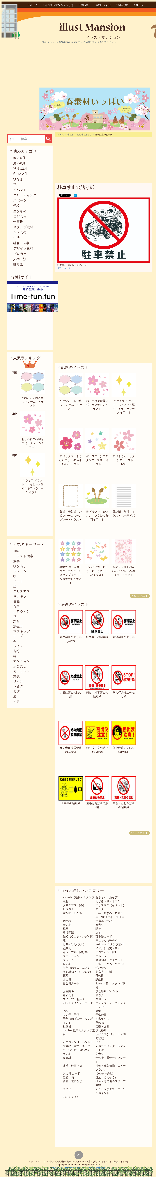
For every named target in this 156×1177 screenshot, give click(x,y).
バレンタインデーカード (78, 1003)
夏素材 (67, 1057)
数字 (16, 561)
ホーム (60, 134)
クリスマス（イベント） (111, 905)
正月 (65, 975)
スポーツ (20, 200)
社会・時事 (21, 243)
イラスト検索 (23, 556)
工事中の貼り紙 (70, 803)
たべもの (20, 232)
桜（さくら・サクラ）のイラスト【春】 (124, 460)
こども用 (20, 216)
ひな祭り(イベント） (108, 991)
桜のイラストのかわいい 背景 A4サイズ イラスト (123, 571)
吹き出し (19, 566)
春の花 (67, 924)
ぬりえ (67, 948)
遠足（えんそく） (106, 1077)
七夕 (16, 691)
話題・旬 (68, 1077)
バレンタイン (71, 1096)
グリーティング (25, 195)
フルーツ (101, 956)
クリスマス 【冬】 (74, 905)
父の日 (67, 979)
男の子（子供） (105, 1073)
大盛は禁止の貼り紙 (71, 694)
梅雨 (65, 928)
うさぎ (18, 686)
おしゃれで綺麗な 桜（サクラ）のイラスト (33, 443)
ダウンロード (63, 268)
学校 (16, 205)
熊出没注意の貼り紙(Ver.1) (124, 749)
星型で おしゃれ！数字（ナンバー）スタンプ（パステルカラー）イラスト (70, 575)
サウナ (100, 995)
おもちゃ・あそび (106, 897)
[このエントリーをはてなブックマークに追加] (75, 195)
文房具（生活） (105, 971)
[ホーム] (103, 28)
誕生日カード (71, 983)
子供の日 (101, 1014)
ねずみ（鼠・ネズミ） (109, 901)
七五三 (100, 1042)
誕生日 (18, 626)
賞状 (16, 676)
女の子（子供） (72, 1014)
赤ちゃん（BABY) (106, 940)
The (16, 551)
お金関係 (68, 991)
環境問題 (68, 932)
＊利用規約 (122, 5)
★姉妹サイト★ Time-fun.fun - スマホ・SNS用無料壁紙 (78, 1167)
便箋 (16, 601)
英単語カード (104, 936)
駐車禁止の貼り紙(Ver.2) (71, 639)
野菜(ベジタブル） (74, 944)
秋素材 (67, 1026)
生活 (16, 237)
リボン (18, 681)
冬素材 (100, 1053)
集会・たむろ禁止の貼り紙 (124, 805)
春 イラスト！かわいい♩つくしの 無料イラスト (97, 515)
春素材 (100, 924)
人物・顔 (19, 259)
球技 (98, 928)
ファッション (71, 956)
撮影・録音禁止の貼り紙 (97, 694)
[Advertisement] (32, 65)
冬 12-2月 (20, 174)
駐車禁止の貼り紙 (97, 637)
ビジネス (68, 909)
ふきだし (20, 666)
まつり (67, 1089)
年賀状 (18, 221)
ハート (18, 581)
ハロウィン (21, 611)
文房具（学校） (105, 920)
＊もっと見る (138, 596)
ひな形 (18, 179)
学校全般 (101, 967)
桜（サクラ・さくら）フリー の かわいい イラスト (70, 460)
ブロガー (20, 253)
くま (16, 701)
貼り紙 (18, 264)
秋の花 (100, 1022)
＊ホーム (32, 5)
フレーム (20, 571)
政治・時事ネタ (72, 1065)
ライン (18, 646)
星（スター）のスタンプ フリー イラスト (97, 460)
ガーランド (21, 671)
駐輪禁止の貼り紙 (124, 637)
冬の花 (67, 1053)
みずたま (68, 995)
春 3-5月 (19, 158)
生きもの (20, 211)
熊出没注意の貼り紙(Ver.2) (97, 749)
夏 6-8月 (19, 163)
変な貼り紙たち (84, 134)
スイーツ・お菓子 (74, 999)
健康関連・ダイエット (109, 960)
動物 (98, 1010)
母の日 (100, 975)
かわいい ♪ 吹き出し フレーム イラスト (32, 401)
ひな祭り (101, 1030)
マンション (21, 661)
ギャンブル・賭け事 (75, 952)
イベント (20, 189)
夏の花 (67, 963)
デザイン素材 (23, 248)
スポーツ (101, 999)
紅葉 (98, 932)
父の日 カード (71, 1073)
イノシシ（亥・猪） (108, 948)
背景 (16, 606)
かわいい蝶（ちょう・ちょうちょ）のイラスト (97, 571)
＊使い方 (83, 5)
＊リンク (138, 5)
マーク (100, 909)
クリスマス (21, 591)
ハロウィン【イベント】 (78, 1042)
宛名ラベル (102, 1018)
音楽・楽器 (102, 1026)
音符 (16, 651)
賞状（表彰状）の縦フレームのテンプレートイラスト (71, 515)
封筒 (16, 621)
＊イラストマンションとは (57, 5)
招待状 (67, 920)
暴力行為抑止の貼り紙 (124, 694)
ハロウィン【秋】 (106, 952)
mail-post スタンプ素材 (110, 944)
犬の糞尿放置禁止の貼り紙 (71, 749)
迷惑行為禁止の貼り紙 (97, 805)
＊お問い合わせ (102, 5)
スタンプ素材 (23, 227)
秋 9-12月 (20, 168)
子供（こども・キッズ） (111, 963)
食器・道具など (72, 1081)
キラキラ (20, 596)
